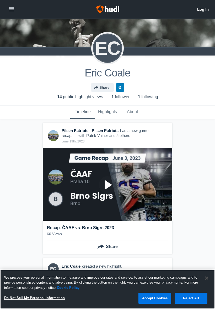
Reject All (191, 298)
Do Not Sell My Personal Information (34, 298)
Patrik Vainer (97, 135)
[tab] (82, 112)
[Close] (206, 278)
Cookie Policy (68, 288)
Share (104, 87)
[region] (107, 289)
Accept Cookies (155, 298)
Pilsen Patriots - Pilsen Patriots (90, 130)
